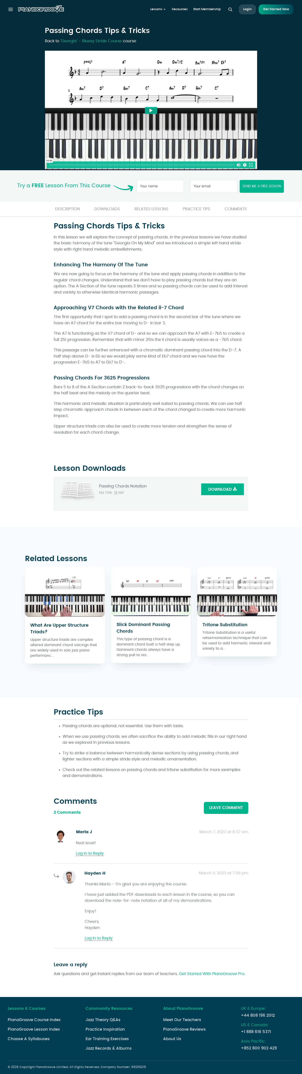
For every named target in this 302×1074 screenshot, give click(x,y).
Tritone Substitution (225, 625)
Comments (236, 209)
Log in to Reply (90, 854)
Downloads (107, 209)
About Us (172, 1039)
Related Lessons (151, 209)
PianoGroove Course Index (34, 1020)
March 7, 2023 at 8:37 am (223, 832)
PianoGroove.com (41, 9)
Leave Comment (226, 808)
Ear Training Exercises (107, 1039)
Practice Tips (196, 209)
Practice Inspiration (105, 1030)
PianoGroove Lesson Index (34, 1030)
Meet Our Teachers (182, 1020)
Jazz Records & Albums (109, 1049)
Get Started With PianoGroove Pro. (212, 974)
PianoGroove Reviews (184, 1030)
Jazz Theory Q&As (103, 1020)
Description (67, 209)
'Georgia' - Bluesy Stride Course (91, 41)
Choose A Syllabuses (29, 1039)
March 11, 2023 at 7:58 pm (223, 873)
